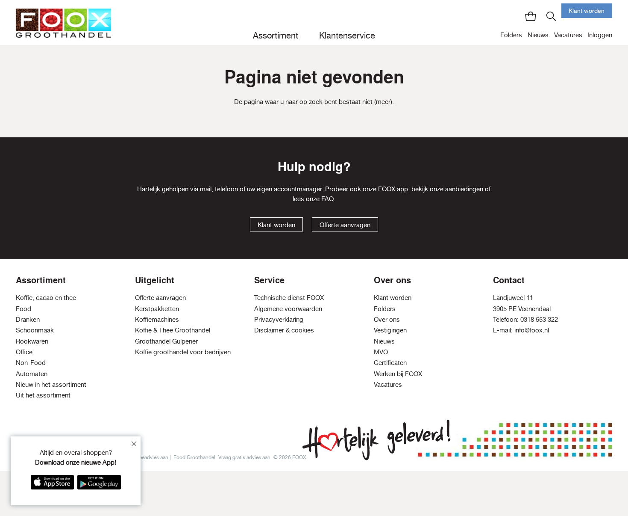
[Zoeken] (551, 16)
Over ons (387, 319)
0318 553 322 (539, 319)
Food (23, 308)
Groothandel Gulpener (166, 341)
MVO (381, 352)
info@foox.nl (531, 330)
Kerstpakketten (157, 308)
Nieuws (538, 35)
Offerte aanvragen (345, 224)
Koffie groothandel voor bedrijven (183, 352)
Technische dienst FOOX (289, 297)
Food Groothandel (194, 457)
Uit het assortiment (43, 395)
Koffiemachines (157, 319)
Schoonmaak (35, 330)
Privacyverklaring (278, 319)
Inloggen (599, 35)
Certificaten (390, 362)
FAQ (327, 198)
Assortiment (275, 35)
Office (24, 352)
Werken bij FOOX (398, 373)
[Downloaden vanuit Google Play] (98, 482)
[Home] (63, 22)
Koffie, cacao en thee (46, 297)
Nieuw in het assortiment (51, 384)
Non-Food (31, 362)
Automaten (31, 373)
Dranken (28, 319)
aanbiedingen (464, 189)
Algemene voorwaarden (288, 308)
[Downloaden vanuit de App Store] (52, 482)
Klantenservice (347, 35)
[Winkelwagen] (530, 16)
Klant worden (587, 10)
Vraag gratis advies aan (244, 457)
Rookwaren (32, 341)
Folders (511, 35)
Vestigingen (390, 330)
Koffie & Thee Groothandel (172, 330)
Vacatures (568, 35)
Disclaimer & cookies (284, 330)
